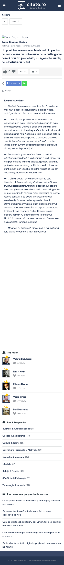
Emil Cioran (19, 372)
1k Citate (20, 388)
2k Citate (20, 363)
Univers (36, 46)
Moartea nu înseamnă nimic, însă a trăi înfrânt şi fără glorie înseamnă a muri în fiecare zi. (31, 230)
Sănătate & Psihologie (14, 478)
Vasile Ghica (19, 397)
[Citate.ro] (32, 5)
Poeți (12, 46)
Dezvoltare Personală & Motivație (20, 450)
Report (8, 91)
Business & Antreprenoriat (16, 429)
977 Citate (21, 401)
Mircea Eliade (20, 384)
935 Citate (21, 413)
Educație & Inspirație (13, 457)
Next (14, 21)
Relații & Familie (10, 471)
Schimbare (27, 46)
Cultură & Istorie (11, 443)
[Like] (5, 71)
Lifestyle (6, 464)
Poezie (18, 46)
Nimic (6, 46)
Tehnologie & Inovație (13, 485)
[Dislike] (14, 71)
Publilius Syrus (20, 409)
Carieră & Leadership (13, 436)
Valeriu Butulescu (22, 359)
